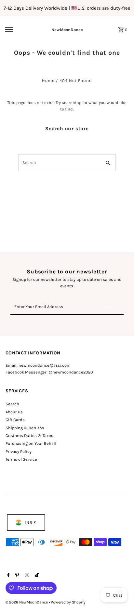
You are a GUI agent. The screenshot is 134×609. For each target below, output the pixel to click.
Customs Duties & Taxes (29, 435)
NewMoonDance (67, 29)
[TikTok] (36, 575)
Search (12, 403)
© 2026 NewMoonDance (27, 602)
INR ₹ (30, 522)
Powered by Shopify (68, 602)
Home (48, 80)
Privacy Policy (19, 451)
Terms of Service (21, 459)
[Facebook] (8, 575)
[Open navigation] (18, 29)
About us (14, 411)
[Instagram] (26, 575)
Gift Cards (15, 419)
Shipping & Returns (25, 427)
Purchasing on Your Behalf (31, 443)
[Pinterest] (16, 575)
